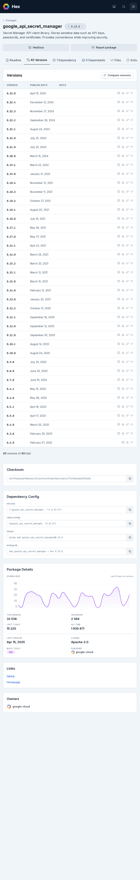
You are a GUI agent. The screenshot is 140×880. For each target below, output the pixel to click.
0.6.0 (10, 398)
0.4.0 (10, 424)
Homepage (13, 682)
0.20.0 (11, 156)
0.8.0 (10, 371)
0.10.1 (11, 344)
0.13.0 (11, 299)
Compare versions (119, 75)
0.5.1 (10, 406)
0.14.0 (11, 290)
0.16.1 (11, 245)
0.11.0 (11, 335)
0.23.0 (11, 93)
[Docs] (118, 93)
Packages (11, 20)
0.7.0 (10, 380)
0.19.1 (11, 165)
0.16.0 (11, 254)
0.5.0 (10, 415)
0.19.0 (11, 174)
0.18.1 (11, 209)
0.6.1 (10, 389)
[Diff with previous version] (127, 93)
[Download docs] (123, 93)
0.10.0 (11, 353)
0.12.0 (11, 326)
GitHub (11, 676)
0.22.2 (11, 120)
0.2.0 (10, 442)
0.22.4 (11, 102)
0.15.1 (11, 272)
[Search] (123, 6)
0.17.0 (11, 236)
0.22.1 (11, 129)
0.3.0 (10, 433)
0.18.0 (11, 218)
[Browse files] (131, 93)
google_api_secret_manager (32, 26)
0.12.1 (11, 317)
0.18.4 (11, 183)
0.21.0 (11, 147)
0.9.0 (10, 362)
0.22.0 (11, 138)
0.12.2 (11, 308)
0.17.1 (11, 227)
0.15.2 (11, 263)
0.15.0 (11, 281)
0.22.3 (11, 111)
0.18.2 (11, 201)
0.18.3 (11, 192)
